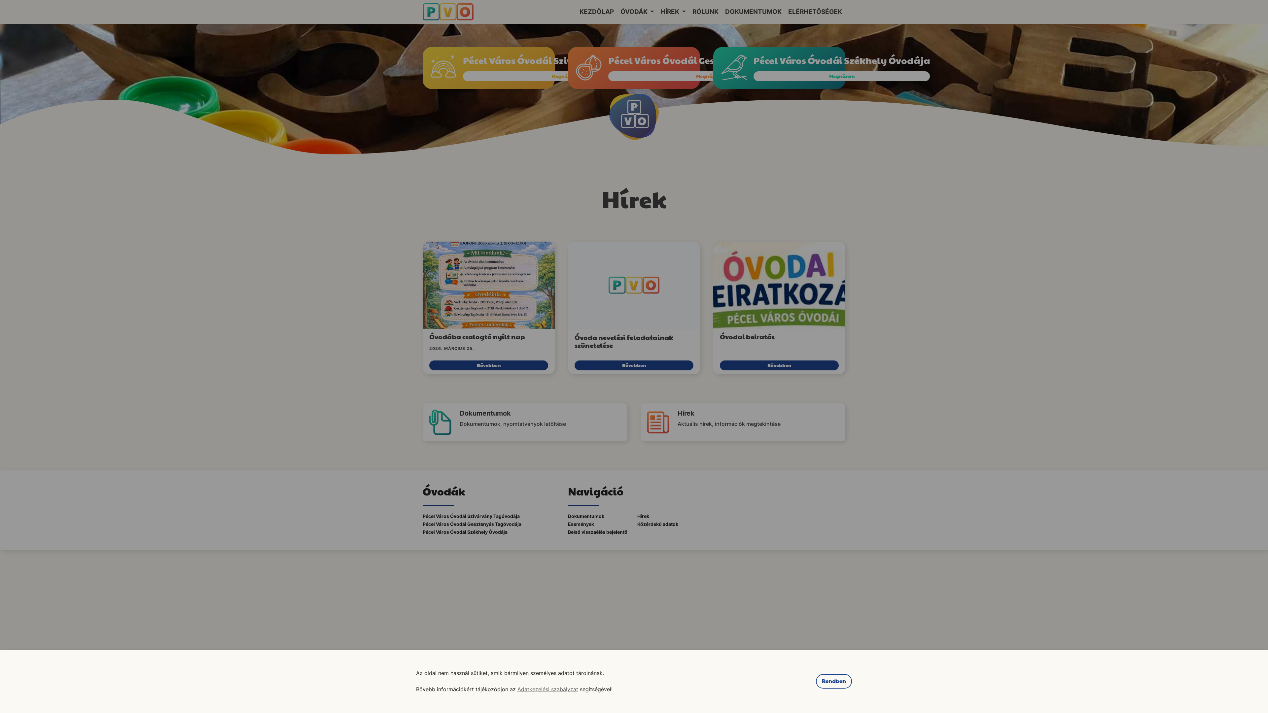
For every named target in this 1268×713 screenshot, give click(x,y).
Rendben (834, 681)
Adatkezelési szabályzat (547, 689)
